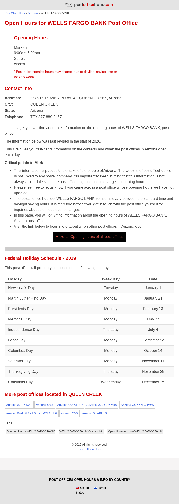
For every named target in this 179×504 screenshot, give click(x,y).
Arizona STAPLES (94, 413)
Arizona (33, 13)
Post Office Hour (15, 13)
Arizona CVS (44, 405)
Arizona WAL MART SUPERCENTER (31, 413)
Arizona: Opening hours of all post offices (89, 237)
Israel (102, 488)
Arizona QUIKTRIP (70, 405)
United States (82, 490)
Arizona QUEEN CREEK (137, 405)
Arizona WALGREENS (101, 405)
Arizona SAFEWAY (19, 405)
